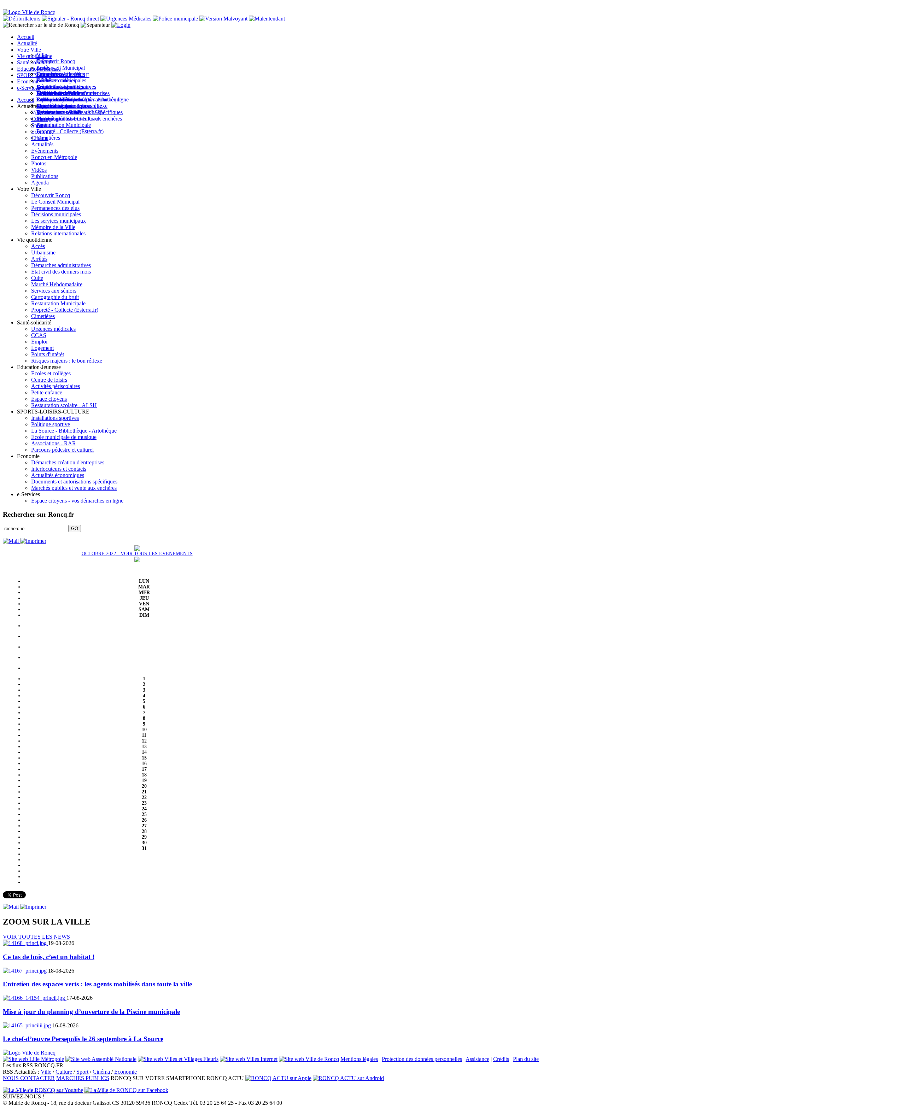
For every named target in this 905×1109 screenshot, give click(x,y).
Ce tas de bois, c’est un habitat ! (48, 957)
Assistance (477, 1059)
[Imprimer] (33, 541)
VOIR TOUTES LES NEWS (36, 937)
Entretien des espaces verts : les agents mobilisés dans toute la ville (97, 984)
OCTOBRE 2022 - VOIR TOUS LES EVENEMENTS (137, 553)
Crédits (501, 1059)
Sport (82, 1072)
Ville (46, 1072)
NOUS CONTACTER (29, 1078)
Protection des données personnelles (422, 1059)
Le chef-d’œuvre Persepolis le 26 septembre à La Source (83, 1039)
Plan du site (526, 1059)
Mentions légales (359, 1059)
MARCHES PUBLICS (82, 1078)
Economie (125, 1072)
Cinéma (101, 1072)
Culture (64, 1072)
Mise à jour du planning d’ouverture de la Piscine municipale (91, 1011)
